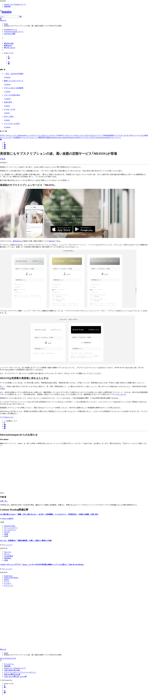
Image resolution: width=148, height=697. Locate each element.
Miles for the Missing (11, 578)
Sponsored (21, 135)
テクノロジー (80, 135)
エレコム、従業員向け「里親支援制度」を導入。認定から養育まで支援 (26, 540)
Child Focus (8, 576)
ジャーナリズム (138, 135)
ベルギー (7, 583)
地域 (146, 135)
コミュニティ (12, 135)
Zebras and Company (59, 137)
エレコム (7, 552)
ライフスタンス (85, 137)
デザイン (3, 135)
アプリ (7, 581)
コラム (88, 135)
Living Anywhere (103, 137)
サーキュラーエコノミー (28, 137)
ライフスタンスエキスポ (122, 135)
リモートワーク (115, 137)
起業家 (16, 137)
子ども (94, 137)
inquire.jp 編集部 (7, 518)
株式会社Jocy (17, 241)
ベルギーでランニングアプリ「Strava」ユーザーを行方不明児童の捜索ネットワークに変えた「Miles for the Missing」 (42, 564)
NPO (59, 135)
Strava (6, 579)
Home (6, 24)
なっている (122, 394)
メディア (53, 135)
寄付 (44, 137)
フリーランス (38, 135)
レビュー (46, 135)
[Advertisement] (36, 478)
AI (51, 137)
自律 (6, 536)
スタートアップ (97, 135)
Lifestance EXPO (73, 137)
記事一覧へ (4, 501)
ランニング (8, 585)
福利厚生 (7, 558)
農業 (40, 137)
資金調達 (109, 135)
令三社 (7, 532)
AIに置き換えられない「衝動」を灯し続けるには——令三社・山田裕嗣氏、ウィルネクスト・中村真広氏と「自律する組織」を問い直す (49, 514)
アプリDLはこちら (6, 417)
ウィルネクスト (10, 530)
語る (3, 388)
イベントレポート (7, 137)
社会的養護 (8, 556)
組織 (48, 137)
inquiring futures (9, 526)
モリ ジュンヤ (7, 545)
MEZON (52, 241)
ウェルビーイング (68, 135)
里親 (6, 560)
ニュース (29, 135)
